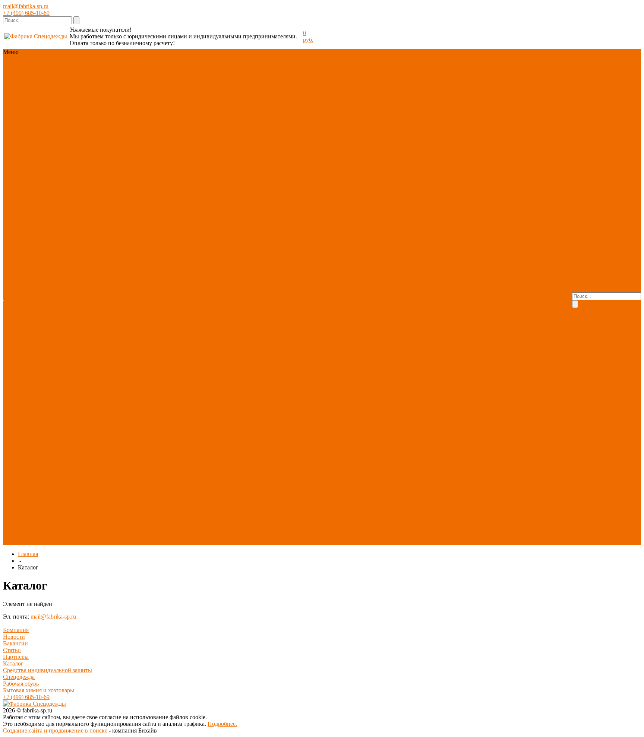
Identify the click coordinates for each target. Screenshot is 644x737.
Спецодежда (175, 65)
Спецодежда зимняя (123, 119)
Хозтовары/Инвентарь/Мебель (137, 82)
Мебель (185, 434)
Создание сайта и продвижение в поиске (55, 730)
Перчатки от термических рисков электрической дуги (140, 383)
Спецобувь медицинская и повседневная (131, 196)
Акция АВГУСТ (119, 92)
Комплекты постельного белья (137, 407)
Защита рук (154, 72)
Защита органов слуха (126, 266)
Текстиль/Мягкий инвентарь (134, 400)
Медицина (162, 447)
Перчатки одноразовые (158, 374)
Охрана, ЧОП (115, 481)
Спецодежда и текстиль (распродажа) (146, 537)
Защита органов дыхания (157, 260)
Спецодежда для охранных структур (144, 132)
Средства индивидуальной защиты (47, 670)
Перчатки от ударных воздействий (142, 327)
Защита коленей (139, 307)
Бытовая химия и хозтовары (38, 690)
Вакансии (15, 643)
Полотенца (112, 414)
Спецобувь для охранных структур (135, 209)
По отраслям (164, 85)
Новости (14, 636)
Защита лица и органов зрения (137, 249)
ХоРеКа (169, 454)
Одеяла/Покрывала (151, 414)
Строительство (143, 494)
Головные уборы (166, 166)
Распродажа (113, 99)
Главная (28, 554)
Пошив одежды (216, 296)
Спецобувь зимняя (168, 186)
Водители (146, 481)
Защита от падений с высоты (139, 269)
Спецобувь (112, 72)
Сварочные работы (122, 461)
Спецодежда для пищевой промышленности (131, 162)
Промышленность (141, 488)
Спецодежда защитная (144, 126)
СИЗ (133, 72)
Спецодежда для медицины (155, 146)
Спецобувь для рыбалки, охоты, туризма (136, 222)
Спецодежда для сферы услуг (135, 152)
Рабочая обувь (21, 683)
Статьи (12, 650)
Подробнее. (222, 724)
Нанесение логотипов (224, 310)
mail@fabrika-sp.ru (25, 6)
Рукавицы (137, 394)
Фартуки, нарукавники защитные (134, 276)
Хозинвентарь (116, 434)
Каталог (13, 663)
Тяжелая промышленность (141, 497)
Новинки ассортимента (128, 65)
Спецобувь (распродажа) (129, 534)
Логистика (157, 474)
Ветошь (133, 420)
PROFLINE (156, 92)
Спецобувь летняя (121, 186)
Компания (16, 630)
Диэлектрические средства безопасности (132, 296)
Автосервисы (145, 467)
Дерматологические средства (135, 286)
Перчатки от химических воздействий (132, 350)
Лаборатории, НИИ (123, 447)
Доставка (236, 303)
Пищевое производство (128, 454)
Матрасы (156, 420)
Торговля (159, 461)
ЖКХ (180, 474)
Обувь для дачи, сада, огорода (143, 229)
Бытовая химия (154, 434)
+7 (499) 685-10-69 (26, 13)
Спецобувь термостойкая (130, 202)
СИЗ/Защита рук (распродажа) (136, 528)
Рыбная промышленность (140, 470)
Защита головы (117, 246)
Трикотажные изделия (126, 172)
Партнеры (16, 657)
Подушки (110, 420)
